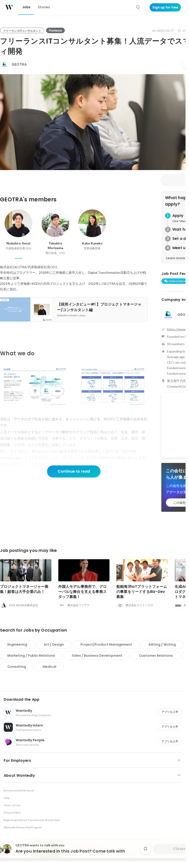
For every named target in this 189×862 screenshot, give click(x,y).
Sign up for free (165, 7)
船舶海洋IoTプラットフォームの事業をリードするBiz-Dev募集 (141, 591)
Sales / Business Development (97, 655)
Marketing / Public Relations (31, 655)
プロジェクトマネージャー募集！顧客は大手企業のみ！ (24, 589)
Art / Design (54, 644)
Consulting (16, 666)
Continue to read (74, 471)
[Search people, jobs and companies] (138, 7)
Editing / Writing (162, 644)
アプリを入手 (170, 712)
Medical (49, 666)
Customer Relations (156, 655)
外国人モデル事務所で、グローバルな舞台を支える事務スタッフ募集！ (82, 591)
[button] (95, 699)
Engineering (17, 644)
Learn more (175, 258)
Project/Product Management (106, 644)
